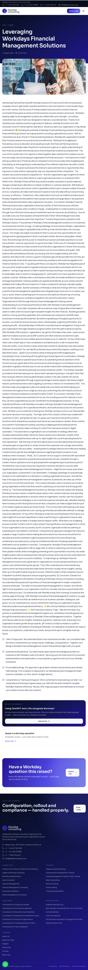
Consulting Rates (52, 912)
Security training (52, 884)
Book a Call (73, 11)
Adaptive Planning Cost (54, 904)
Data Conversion (8, 880)
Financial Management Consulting (15, 887)
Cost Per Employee (53, 915)
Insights (11, 25)
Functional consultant (10, 891)
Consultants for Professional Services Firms (18, 923)
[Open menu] (83, 11)
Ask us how (42, 721)
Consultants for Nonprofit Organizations (17, 919)
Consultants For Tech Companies (15, 927)
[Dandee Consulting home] (10, 11)
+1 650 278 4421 (49, 5)
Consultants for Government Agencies (17, 908)
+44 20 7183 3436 (12, 5)
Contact (5, 951)
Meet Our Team (8, 940)
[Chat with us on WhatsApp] (5, 964)
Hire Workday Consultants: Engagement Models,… (65, 919)
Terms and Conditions (79, 966)
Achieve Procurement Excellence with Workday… (20, 869)
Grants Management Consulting (14, 895)
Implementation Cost (54, 923)
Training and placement (55, 891)
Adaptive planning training (56, 869)
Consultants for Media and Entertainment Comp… (21, 915)
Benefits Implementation (11, 876)
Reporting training (53, 880)
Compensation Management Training (60, 873)
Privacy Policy (53, 966)
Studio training (51, 887)
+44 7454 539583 (31, 5)
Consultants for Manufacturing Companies (18, 912)
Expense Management (10, 884)
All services (6, 947)
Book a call (6, 955)
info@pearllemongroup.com (69, 5)
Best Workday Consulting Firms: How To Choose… (64, 908)
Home (4, 25)
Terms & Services (64, 966)
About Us (5, 936)
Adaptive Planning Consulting (13, 873)
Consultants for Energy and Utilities (15, 904)
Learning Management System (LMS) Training (63, 876)
